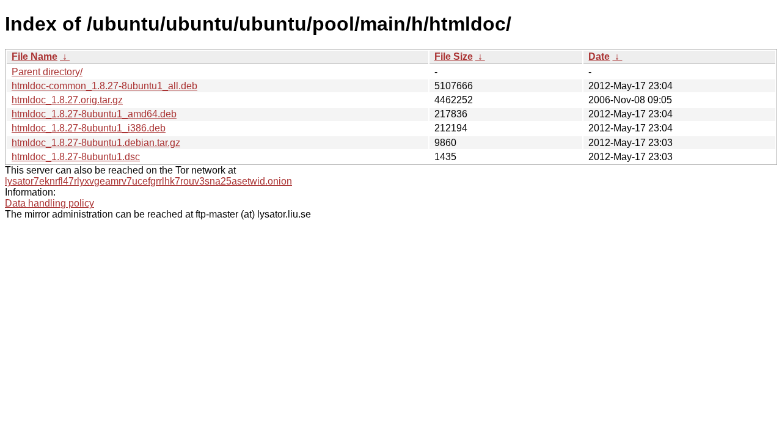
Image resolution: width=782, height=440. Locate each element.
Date (599, 56)
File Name (34, 56)
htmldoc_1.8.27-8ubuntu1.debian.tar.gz (96, 143)
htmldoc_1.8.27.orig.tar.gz (67, 100)
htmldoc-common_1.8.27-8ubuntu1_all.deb (104, 86)
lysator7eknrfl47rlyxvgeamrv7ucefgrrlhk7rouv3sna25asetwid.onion (148, 181)
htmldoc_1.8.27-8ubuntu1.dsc (76, 157)
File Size (453, 56)
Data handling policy (49, 203)
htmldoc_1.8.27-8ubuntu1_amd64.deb (94, 114)
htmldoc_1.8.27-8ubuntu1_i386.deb (89, 128)
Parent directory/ (47, 72)
